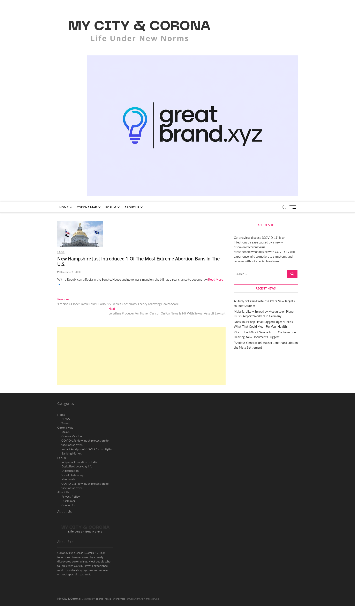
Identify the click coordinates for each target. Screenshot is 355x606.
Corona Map (87, 207)
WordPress (119, 598)
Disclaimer (68, 501)
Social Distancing (72, 475)
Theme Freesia (103, 598)
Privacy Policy (70, 496)
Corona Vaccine (71, 436)
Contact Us (68, 505)
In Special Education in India (79, 462)
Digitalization (70, 470)
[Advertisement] (141, 356)
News (61, 251)
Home (63, 207)
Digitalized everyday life (76, 466)
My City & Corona (68, 598)
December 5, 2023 (70, 271)
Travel (65, 423)
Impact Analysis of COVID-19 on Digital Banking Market (86, 451)
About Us (131, 207)
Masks (65, 432)
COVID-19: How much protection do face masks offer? (85, 442)
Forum (110, 207)
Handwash (68, 479)
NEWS (65, 419)
